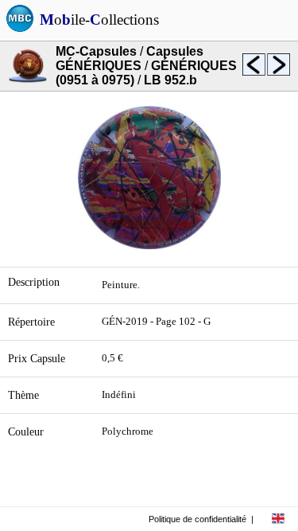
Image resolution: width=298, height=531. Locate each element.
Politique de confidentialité (197, 519)
